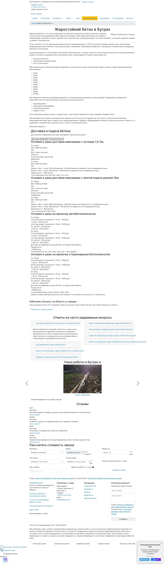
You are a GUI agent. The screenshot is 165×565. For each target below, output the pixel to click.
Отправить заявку (119, 470)
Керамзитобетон (90, 498)
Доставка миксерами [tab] (40, 139)
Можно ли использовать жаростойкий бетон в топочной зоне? (59, 351)
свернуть (3, 556)
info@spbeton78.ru (63, 500)
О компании (45, 18)
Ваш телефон (34, 467)
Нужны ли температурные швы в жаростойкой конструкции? (112, 336)
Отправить (123, 519)
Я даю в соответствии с (76, 478)
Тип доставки (71, 458)
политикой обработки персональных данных (105, 478)
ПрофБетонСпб (36, 5)
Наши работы (105, 18)
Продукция (56, 18)
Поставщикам (118, 18)
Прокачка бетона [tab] (56, 139)
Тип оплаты (34, 458)
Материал (33, 449)
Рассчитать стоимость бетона (14, 547)
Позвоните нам (9, 550)
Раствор (87, 492)
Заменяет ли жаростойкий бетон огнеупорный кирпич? (56, 357)
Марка (68, 449)
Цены (78, 18)
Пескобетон (88, 489)
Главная (35, 18)
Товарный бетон (90, 486)
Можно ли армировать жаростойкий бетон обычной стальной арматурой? (117, 342)
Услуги (68, 18)
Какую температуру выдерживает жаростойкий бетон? (109, 323)
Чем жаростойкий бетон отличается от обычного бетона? (57, 323)
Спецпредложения (90, 18)
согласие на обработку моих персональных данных (54, 478)
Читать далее (35, 415)
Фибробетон (88, 495)
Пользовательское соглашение (41, 506)
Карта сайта (34, 510)
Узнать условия (87, 2)
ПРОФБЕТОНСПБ (36, 483)
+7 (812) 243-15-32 (38, 7)
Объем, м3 (106, 449)
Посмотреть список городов (42, 309)
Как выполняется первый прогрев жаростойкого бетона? (110, 329)
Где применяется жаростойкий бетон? (50, 345)
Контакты (129, 18)
